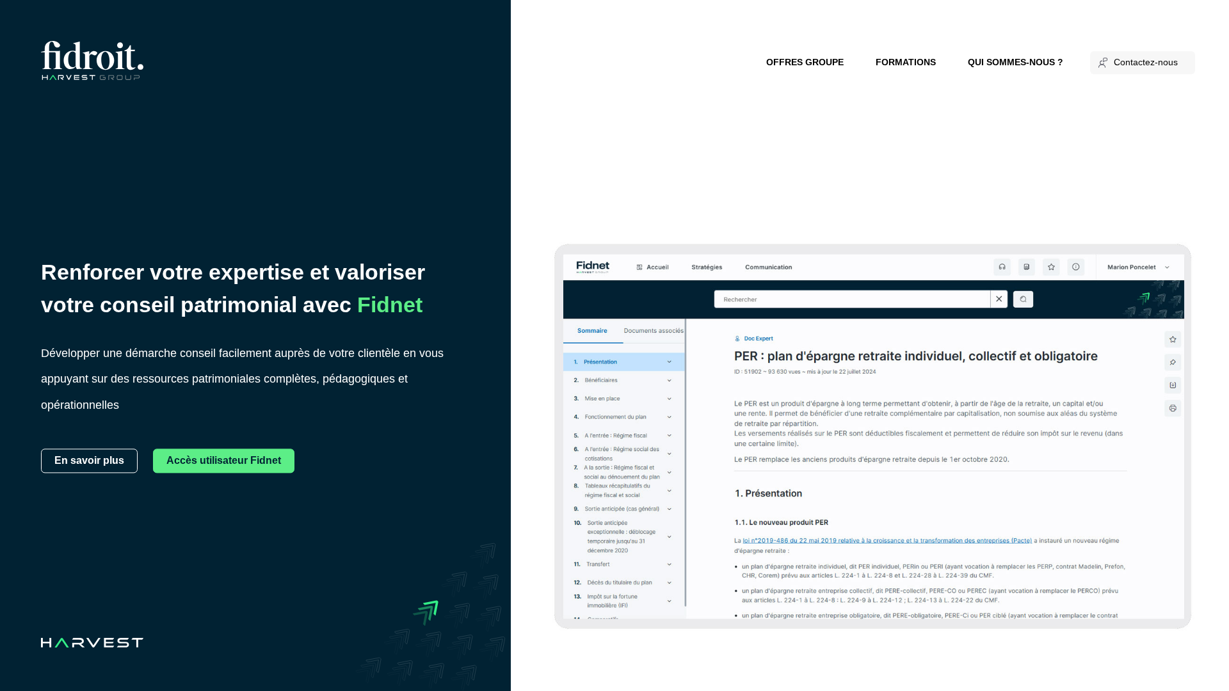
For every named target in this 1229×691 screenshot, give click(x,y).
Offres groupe (805, 62)
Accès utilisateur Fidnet (223, 460)
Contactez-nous (1146, 62)
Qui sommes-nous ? (1015, 62)
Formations (906, 62)
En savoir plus (89, 460)
